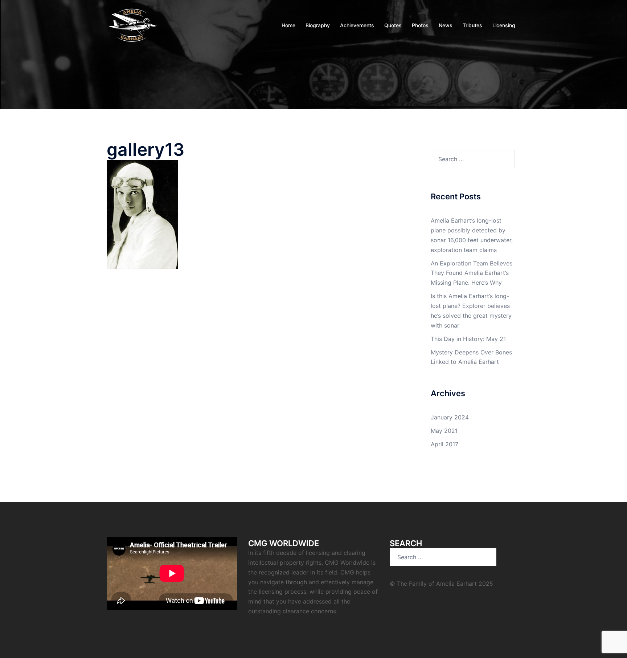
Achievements (357, 25)
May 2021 (444, 430)
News (445, 25)
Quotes (393, 25)
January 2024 (450, 417)
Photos (420, 25)
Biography (318, 25)
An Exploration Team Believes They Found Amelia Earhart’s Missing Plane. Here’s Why (471, 273)
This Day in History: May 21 (468, 338)
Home (288, 25)
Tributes (472, 25)
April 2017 (444, 444)
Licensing (503, 25)
